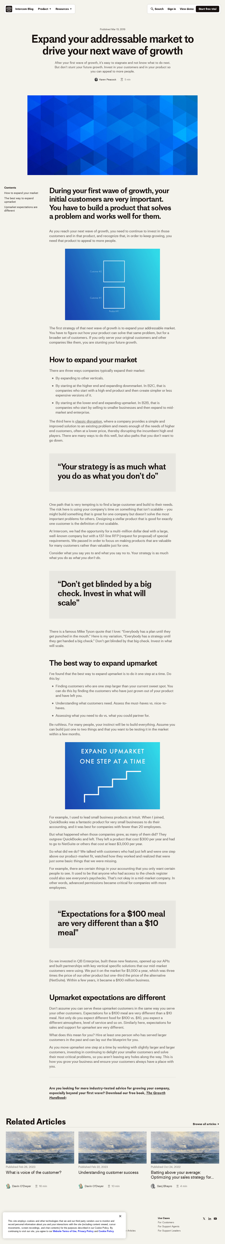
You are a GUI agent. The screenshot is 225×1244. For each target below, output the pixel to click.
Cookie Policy (106, 1231)
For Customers (166, 1222)
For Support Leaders (169, 1230)
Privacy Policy (86, 1231)
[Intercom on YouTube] (215, 1218)
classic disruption (88, 421)
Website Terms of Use (64, 1231)
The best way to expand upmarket (19, 200)
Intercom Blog (24, 9)
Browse (204, 1124)
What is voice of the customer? (34, 1172)
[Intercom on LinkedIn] (209, 1218)
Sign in (172, 9)
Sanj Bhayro (164, 1186)
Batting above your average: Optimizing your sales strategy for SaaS (181, 1174)
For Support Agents (168, 1226)
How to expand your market (21, 193)
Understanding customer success (108, 1172)
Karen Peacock (107, 79)
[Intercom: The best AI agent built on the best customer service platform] (9, 9)
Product (43, 9)
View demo (187, 9)
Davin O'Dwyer (21, 1186)
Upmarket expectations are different (20, 208)
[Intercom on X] (204, 1218)
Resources (62, 9)
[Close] (120, 1216)
